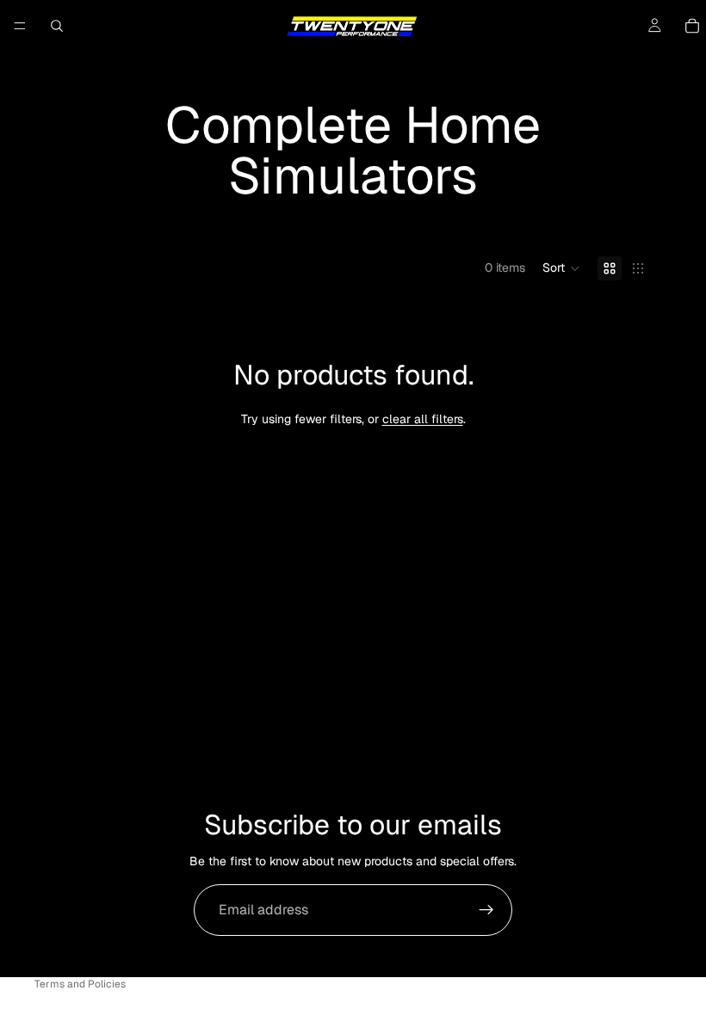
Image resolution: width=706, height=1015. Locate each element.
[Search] (57, 26)
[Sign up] (486, 910)
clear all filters (422, 419)
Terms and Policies (80, 984)
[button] (561, 268)
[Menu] (20, 26)
